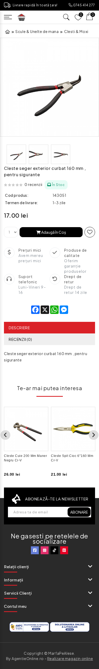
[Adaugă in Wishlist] (89, 232)
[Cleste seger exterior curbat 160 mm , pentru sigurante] (49, 87)
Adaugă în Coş (53, 232)
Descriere (19, 327)
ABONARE (79, 512)
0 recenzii (34, 184)
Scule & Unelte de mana (37, 31)
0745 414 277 (83, 5)
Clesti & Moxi (76, 31)
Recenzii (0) (20, 339)
